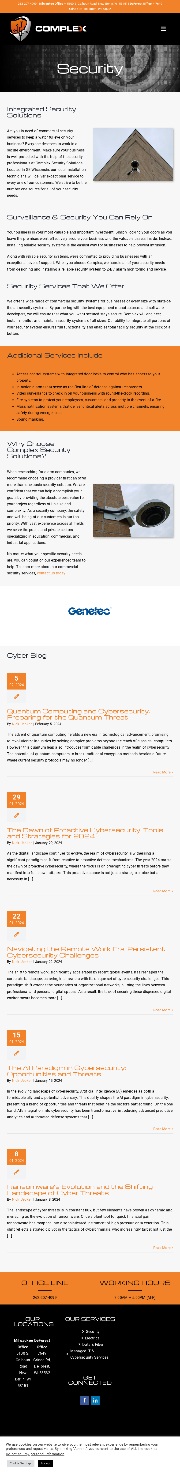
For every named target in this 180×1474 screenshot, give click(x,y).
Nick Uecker (22, 724)
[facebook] (84, 1400)
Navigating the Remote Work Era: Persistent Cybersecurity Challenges (86, 952)
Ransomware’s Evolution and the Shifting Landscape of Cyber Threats (80, 1189)
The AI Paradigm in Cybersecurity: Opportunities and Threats (66, 1070)
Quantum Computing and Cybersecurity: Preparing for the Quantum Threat (78, 714)
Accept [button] (45, 1463)
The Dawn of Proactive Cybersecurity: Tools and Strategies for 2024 (85, 833)
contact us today (51, 573)
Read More (162, 772)
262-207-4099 (27, 3)
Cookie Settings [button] (21, 1463)
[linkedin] (95, 1400)
